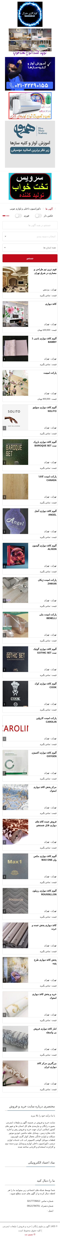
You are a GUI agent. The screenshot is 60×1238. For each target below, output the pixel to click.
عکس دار (48, 215)
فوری (26, 215)
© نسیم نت (30, 1234)
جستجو (30, 258)
